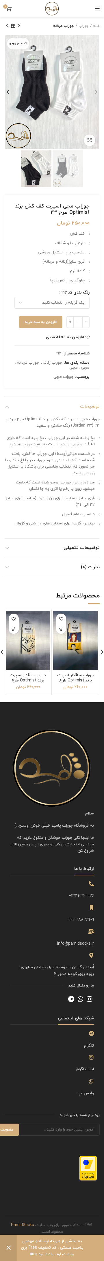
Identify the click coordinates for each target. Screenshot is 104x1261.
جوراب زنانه (52, 362)
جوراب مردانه (63, 26)
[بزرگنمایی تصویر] (89, 140)
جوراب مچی (63, 377)
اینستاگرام (85, 1069)
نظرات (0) (90, 567)
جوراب (83, 26)
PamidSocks (22, 1225)
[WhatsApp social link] (80, 999)
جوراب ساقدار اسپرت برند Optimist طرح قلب (28, 680)
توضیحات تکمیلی (82, 548)
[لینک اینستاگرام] (89, 999)
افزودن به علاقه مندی (65, 337)
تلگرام (89, 1045)
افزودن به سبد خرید (41, 322)
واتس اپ (86, 1093)
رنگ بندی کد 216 (75, 293)
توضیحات (90, 406)
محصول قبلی (19, 26)
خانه (96, 26)
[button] (61, 629)
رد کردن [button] (8, 1248)
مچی (85, 367)
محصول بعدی (7, 26)
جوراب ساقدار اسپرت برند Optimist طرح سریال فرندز (75, 680)
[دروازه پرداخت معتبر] (88, 1168)
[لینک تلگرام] (71, 999)
